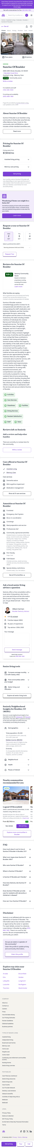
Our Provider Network (8, 1087)
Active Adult (5, 1054)
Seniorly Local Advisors (9, 1090)
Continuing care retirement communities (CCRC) (14, 1058)
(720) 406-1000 (8, 90)
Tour (20, 1144)
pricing (14, 30)
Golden (20, 977)
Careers (4, 1008)
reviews (20, 30)
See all (6, 26)
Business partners (7, 1026)
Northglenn (22, 984)
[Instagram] (24, 1131)
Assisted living (6, 1037)
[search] (27, 15)
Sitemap (24, 1137)
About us (4, 1003)
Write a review (17, 450)
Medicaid (5, 1102)
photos (3, 30)
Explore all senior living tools (17, 695)
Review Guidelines (7, 1020)
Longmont (22, 981)
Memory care (6, 1046)
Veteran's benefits (7, 1093)
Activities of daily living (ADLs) (11, 1096)
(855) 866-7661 (8, 96)
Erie (4, 977)
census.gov (19, 717)
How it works (6, 1084)
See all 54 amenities (16, 575)
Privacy (14, 1137)
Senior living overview (8, 1065)
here (19, 7)
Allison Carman (18, 609)
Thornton (6, 988)
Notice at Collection (8, 1116)
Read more (17, 131)
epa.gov (28, 717)
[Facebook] (21, 1131)
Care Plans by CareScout (9, 1076)
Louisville (6, 984)
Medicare (5, 1099)
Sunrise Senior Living (22, 103)
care (25, 30)
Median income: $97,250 (14, 740)
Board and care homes (9, 1043)
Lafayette (6, 981)
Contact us (5, 1005)
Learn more (17, 215)
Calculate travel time (11, 73)
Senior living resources (8, 1079)
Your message (9, 632)
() (14, 616)
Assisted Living (12, 469)
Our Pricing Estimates (8, 1017)
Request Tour (9, 254)
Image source (6, 34)
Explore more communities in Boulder (17, 833)
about (9, 30)
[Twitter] (27, 1131)
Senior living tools (7, 1082)
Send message (17, 649)
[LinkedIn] (31, 1131)
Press (4, 1011)
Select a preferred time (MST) (11, 244)
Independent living (7, 1040)
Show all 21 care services (17, 493)
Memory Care (11, 472)
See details (9, 826)
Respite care (6, 1051)
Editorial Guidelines (7, 1023)
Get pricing (17, 174)
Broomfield (22, 973)
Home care (5, 1049)
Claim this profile (17, 954)
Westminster (22, 988)
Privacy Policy (6, 1113)
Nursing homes (6, 1062)
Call (29, 1144)
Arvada (5, 973)
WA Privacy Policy (7, 1119)
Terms (4, 1125)
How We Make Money (8, 1014)
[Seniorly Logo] (3, 15)
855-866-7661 (26, 10)
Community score (15, 78)
